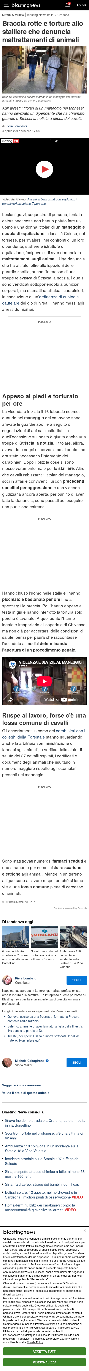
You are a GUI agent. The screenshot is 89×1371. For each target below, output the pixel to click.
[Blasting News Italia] (26, 5)
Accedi (81, 5)
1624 (6, 1249)
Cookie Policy (35, 1342)
